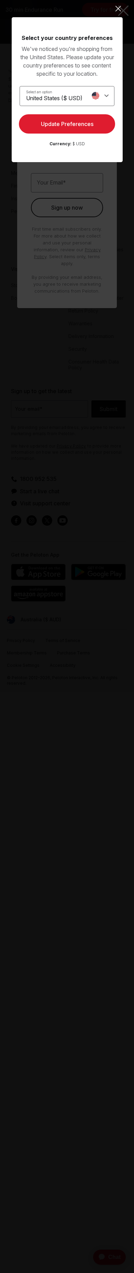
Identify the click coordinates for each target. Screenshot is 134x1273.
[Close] (67, 8)
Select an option (39, 92)
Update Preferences (67, 123)
